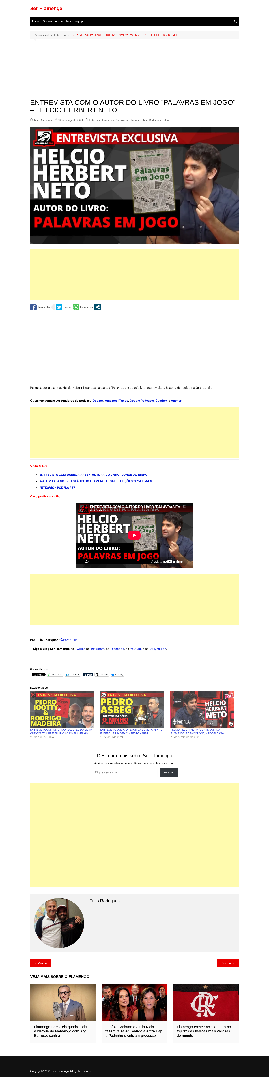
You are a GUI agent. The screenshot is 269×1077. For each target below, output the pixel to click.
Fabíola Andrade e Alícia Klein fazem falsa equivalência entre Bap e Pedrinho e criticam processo (133, 1031)
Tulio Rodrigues (43, 119)
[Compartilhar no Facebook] (40, 307)
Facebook (117, 649)
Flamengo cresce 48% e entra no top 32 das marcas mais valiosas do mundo (204, 1031)
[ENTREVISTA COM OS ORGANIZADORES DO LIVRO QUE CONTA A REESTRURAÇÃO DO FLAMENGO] (63, 709)
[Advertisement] (134, 71)
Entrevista (95, 119)
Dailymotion (158, 649)
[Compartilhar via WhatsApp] (83, 307)
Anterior (43, 963)
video (165, 119)
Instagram (97, 649)
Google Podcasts (142, 400)
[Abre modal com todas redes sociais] (97, 307)
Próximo (226, 963)
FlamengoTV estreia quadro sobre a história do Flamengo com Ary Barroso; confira (61, 1031)
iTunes (123, 400)
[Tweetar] (63, 307)
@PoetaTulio (69, 640)
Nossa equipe (75, 21)
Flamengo (108, 119)
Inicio (35, 21)
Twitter (80, 649)
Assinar (169, 772)
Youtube (136, 649)
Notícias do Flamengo (128, 119)
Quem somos (51, 21)
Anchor (176, 400)
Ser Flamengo (46, 8)
